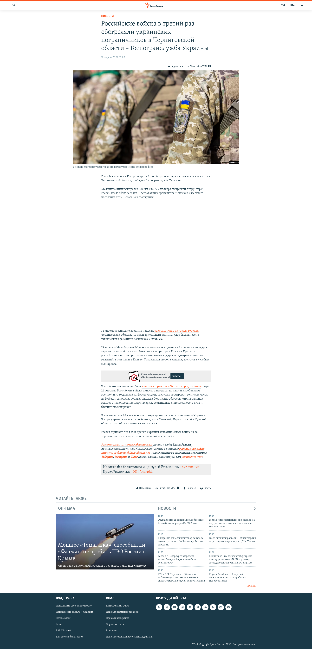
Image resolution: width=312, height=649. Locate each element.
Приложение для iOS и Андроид (74, 612)
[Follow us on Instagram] (182, 607)
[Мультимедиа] (302, 5)
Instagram (121, 457)
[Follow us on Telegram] (198, 607)
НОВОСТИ (167, 509)
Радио (59, 624)
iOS (134, 472)
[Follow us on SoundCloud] (205, 607)
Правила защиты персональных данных (129, 637)
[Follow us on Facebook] (159, 607)
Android (145, 472)
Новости (107, 16)
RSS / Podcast (63, 630)
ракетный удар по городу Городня (176, 330)
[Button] (175, 66)
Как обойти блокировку (69, 637)
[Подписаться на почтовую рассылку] (228, 607)
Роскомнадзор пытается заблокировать (127, 444)
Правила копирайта (117, 618)
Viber (134, 457)
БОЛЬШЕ (251, 586)
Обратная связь (115, 624)
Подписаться (63, 618)
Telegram (107, 457)
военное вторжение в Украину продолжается (171, 386)
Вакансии (111, 630)
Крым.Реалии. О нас (117, 606)
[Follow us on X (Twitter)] (167, 607)
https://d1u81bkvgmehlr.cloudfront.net (125, 452)
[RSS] (213, 607)
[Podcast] (221, 607)
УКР (283, 5)
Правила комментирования (122, 612)
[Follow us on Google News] (190, 607)
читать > (177, 376)
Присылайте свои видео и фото (74, 606)
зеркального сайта (191, 448)
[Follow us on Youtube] (174, 607)
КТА (292, 5)
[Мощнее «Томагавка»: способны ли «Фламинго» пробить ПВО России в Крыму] (105, 541)
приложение (189, 467)
